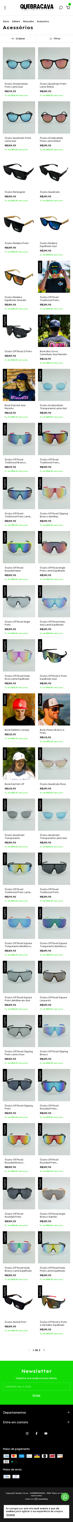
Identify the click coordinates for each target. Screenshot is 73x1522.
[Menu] (6, 8)
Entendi (11, 1514)
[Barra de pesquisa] (60, 8)
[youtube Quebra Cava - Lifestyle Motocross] (45, 1433)
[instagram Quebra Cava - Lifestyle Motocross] (27, 1433)
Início (6, 21)
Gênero (16, 21)
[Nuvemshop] (36, 1499)
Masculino (28, 21)
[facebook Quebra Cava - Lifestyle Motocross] (36, 1433)
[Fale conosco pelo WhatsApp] (65, 1497)
